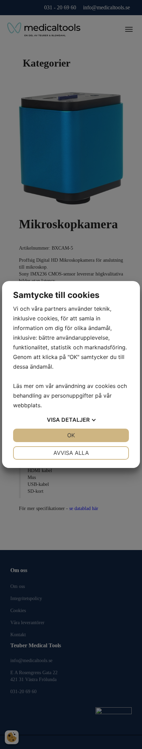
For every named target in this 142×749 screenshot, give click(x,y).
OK (71, 435)
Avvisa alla (71, 452)
